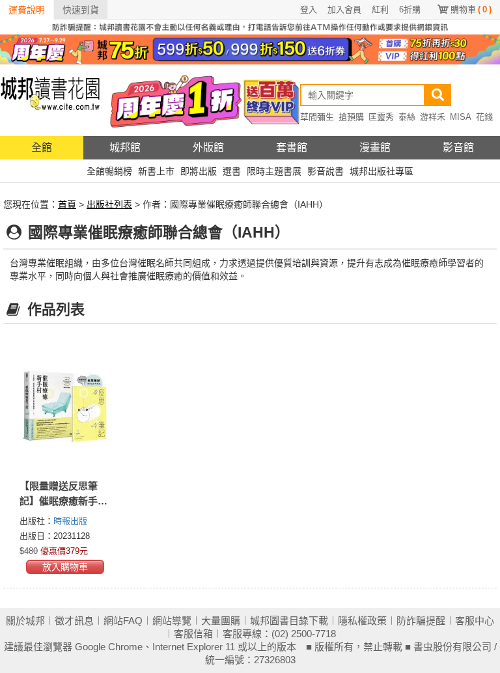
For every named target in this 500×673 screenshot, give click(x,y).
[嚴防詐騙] (250, 26)
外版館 (208, 147)
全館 (41, 147)
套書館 (291, 147)
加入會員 (344, 9)
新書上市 (156, 171)
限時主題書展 (274, 171)
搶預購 (351, 117)
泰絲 (406, 117)
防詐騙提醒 (420, 620)
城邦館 (125, 147)
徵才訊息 (74, 620)
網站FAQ (123, 620)
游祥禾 (432, 117)
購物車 (471, 9)
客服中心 (474, 620)
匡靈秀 (381, 117)
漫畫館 (375, 147)
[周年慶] (250, 49)
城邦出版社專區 (381, 171)
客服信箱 (193, 633)
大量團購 (220, 620)
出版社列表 (109, 204)
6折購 (410, 9)
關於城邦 (25, 620)
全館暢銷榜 (109, 171)
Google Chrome (109, 646)
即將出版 (198, 171)
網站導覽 (171, 620)
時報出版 (70, 521)
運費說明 (26, 10)
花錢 (484, 117)
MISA (460, 117)
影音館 (458, 147)
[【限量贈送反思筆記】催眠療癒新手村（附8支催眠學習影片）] (65, 406)
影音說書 (325, 171)
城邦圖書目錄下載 (289, 620)
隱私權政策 (362, 620)
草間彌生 (317, 117)
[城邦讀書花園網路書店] (50, 100)
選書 (232, 171)
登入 (308, 9)
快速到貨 (80, 10)
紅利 (380, 9)
